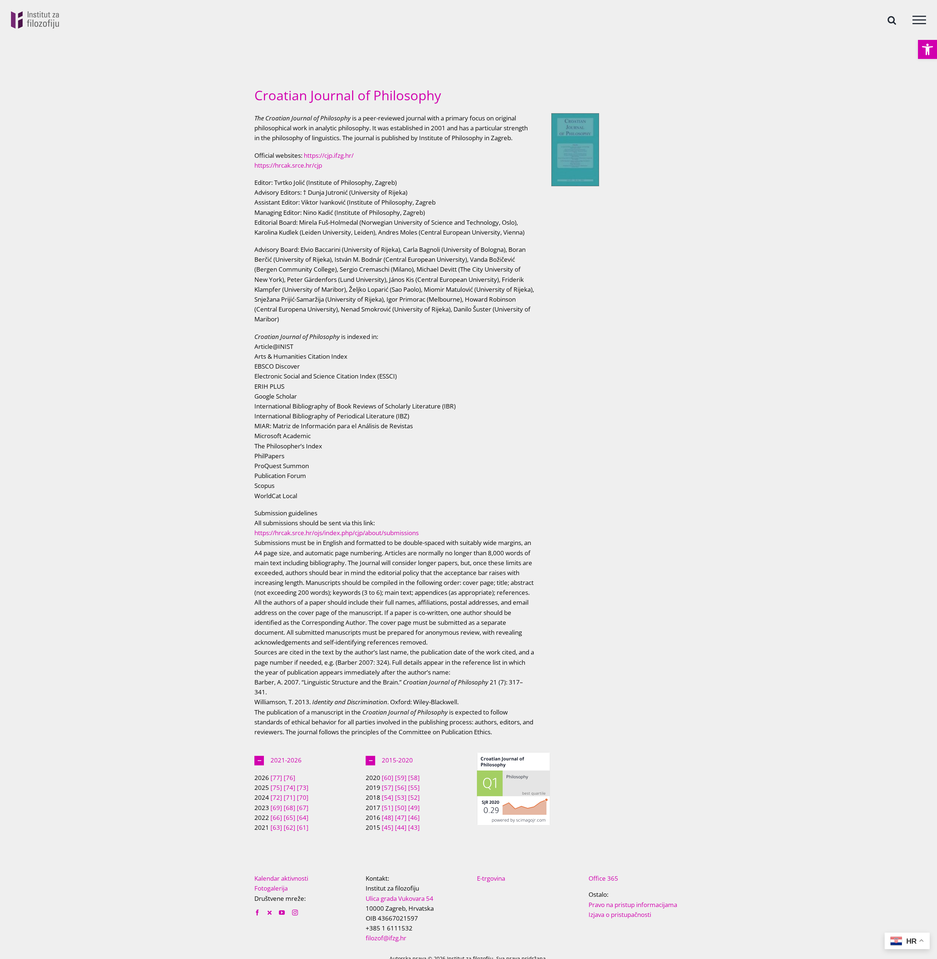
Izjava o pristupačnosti (620, 914)
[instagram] (295, 912)
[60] (387, 777)
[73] (303, 787)
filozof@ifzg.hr (386, 938)
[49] (414, 807)
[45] (387, 827)
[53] (401, 797)
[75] (276, 787)
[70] (303, 797)
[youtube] (282, 912)
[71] (289, 797)
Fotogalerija (271, 888)
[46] (414, 817)
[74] (289, 787)
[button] (927, 49)
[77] (276, 777)
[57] (387, 787)
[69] (276, 807)
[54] (387, 797)
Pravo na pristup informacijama (633, 904)
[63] (276, 827)
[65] (289, 817)
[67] (303, 807)
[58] (414, 777)
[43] (414, 827)
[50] (401, 807)
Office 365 (603, 878)
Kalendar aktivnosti (281, 878)
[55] (414, 787)
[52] (414, 797)
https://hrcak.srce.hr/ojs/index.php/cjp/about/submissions (336, 533)
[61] (303, 827)
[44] (401, 827)
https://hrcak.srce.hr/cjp (288, 165)
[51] (387, 807)
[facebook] (257, 912)
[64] (303, 817)
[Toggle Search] (892, 19)
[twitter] (270, 912)
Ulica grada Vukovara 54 (399, 898)
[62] (289, 827)
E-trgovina (491, 878)
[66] (276, 817)
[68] (289, 807)
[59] (401, 777)
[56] (401, 787)
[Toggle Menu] (919, 20)
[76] (289, 777)
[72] (276, 797)
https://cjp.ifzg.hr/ (328, 155)
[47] (401, 817)
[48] (387, 817)
